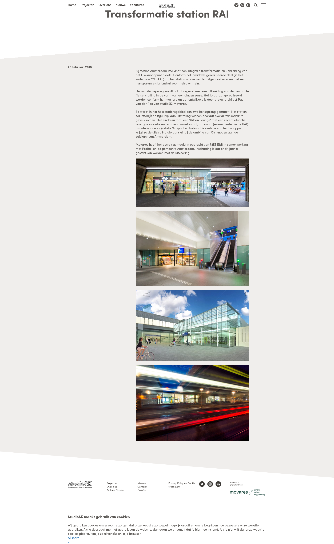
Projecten (87, 4)
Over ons (104, 4)
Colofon (142, 490)
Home (72, 4)
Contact (142, 486)
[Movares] (247, 492)
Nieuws (121, 4)
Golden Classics (115, 490)
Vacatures (137, 4)
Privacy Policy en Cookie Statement (181, 484)
